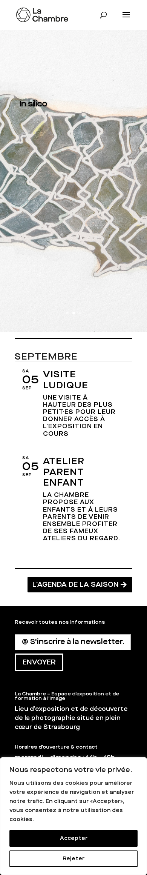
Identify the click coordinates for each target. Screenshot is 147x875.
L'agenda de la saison (75, 584)
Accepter (73, 838)
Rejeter (73, 858)
